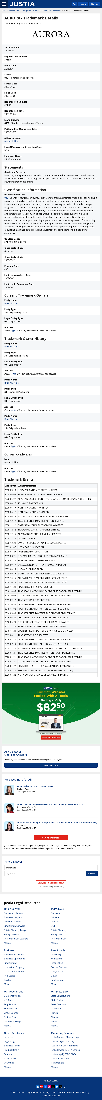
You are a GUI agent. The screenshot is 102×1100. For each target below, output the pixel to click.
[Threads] (53, 1086)
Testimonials (57, 1062)
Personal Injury (58, 938)
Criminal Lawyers (12, 921)
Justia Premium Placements (64, 1045)
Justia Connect (18, 1092)
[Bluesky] (56, 1086)
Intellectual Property (14, 967)
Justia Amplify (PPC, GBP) (63, 1054)
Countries (9, 1062)
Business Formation (14, 954)
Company (45, 1092)
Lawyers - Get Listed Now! (51, 882)
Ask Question (51, 765)
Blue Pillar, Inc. (11, 303)
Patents (8, 1054)
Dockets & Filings (12, 1021)
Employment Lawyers (14, 925)
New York (56, 1017)
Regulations (10, 1004)
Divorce (55, 921)
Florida (54, 1012)
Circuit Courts (11, 1012)
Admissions (56, 958)
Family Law (56, 934)
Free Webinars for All (18, 779)
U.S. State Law (59, 991)
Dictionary (56, 954)
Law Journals (57, 971)
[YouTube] (41, 1086)
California (56, 1008)
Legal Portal (32, 1092)
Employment (10, 962)
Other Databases (14, 1033)
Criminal (55, 917)
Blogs (54, 975)
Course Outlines (59, 967)
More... (7, 942)
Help (54, 1092)
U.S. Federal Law (13, 991)
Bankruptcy (57, 913)
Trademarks (14, 11)
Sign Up (94, 4)
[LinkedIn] (37, 1086)
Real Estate (9, 975)
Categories (26, 11)
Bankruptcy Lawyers (14, 913)
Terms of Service (66, 1092)
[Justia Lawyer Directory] (64, 1086)
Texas (54, 1021)
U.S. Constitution (12, 995)
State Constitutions (60, 995)
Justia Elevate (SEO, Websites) (65, 1049)
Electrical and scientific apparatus (47, 11)
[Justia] (22, 4)
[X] (60, 1086)
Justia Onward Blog (60, 1058)
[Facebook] (45, 1086)
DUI (53, 925)
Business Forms (12, 1045)
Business (9, 950)
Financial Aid (57, 962)
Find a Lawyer (13, 861)
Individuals (57, 908)
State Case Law (58, 1004)
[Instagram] (49, 1086)
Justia (4, 11)
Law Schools (58, 950)
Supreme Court (11, 1008)
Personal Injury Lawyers (16, 938)
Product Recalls (11, 1049)
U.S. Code (8, 1000)
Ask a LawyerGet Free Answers (15, 753)
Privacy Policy (82, 1092)
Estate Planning (59, 930)
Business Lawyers (13, 917)
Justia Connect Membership (65, 1037)
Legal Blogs (10, 1041)
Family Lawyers (11, 934)
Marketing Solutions (63, 1033)
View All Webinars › (51, 837)
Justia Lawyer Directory (62, 1041)
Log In (83, 4)
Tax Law (8, 980)
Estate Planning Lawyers (16, 930)
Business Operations (14, 958)
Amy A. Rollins (11, 141)
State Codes (57, 1000)
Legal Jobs (9, 1037)
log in (13, 330)
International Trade (14, 971)
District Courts (11, 1017)
